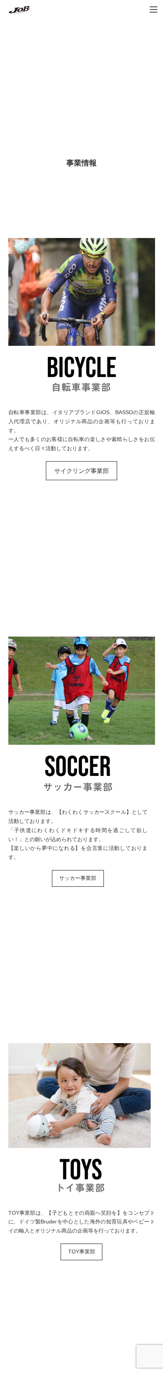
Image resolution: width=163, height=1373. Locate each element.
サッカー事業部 (77, 878)
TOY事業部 (81, 1251)
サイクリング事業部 (81, 471)
